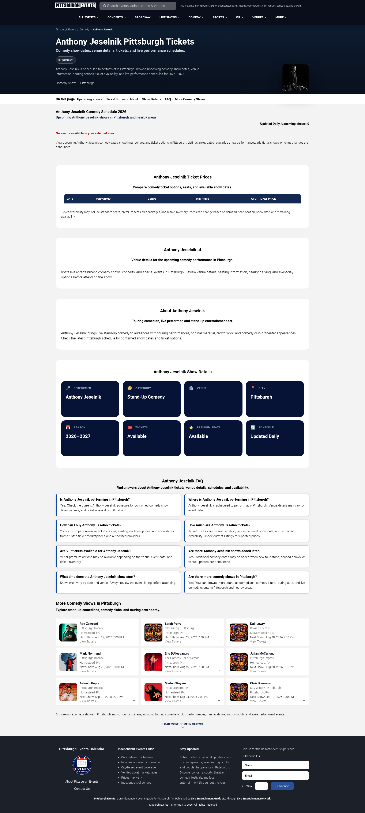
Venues (258, 17)
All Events (87, 17)
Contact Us (82, 789)
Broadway (143, 17)
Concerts (115, 17)
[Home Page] (75, 5)
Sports (218, 17)
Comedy (195, 17)
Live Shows (168, 17)
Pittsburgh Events (66, 29)
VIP (238, 17)
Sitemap (176, 804)
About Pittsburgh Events (82, 781)
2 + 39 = (247, 786)
